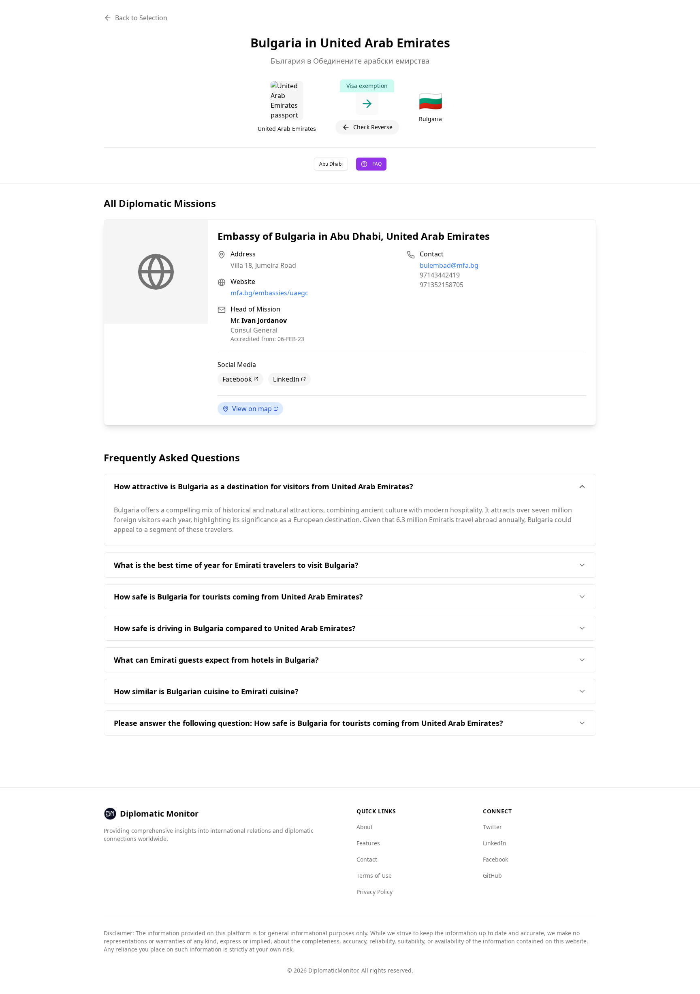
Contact (366, 859)
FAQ (377, 163)
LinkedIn (286, 379)
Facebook (237, 379)
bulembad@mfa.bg (449, 265)
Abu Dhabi (331, 163)
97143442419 (440, 275)
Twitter (492, 827)
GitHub (492, 875)
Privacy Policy (374, 892)
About (364, 827)
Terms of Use (374, 875)
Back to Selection (141, 17)
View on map (252, 408)
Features (368, 843)
